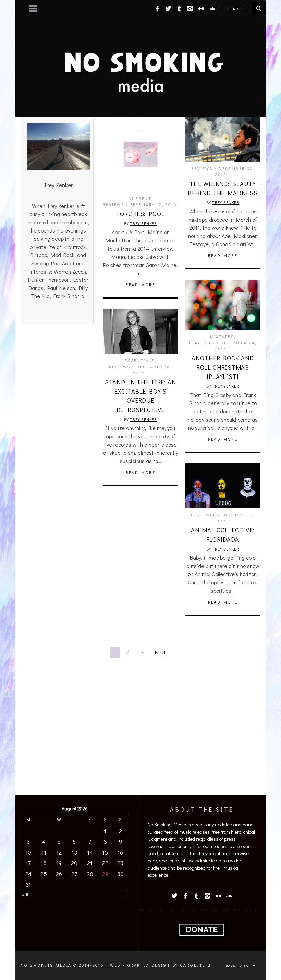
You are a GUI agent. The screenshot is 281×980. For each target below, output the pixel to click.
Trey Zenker (143, 223)
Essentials (140, 360)
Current (139, 198)
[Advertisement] (140, 736)
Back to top (239, 965)
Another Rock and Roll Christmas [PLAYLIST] (223, 367)
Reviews (113, 204)
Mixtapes (222, 336)
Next (160, 652)
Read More (141, 284)
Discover (203, 514)
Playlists (202, 342)
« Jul (27, 894)
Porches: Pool (140, 214)
